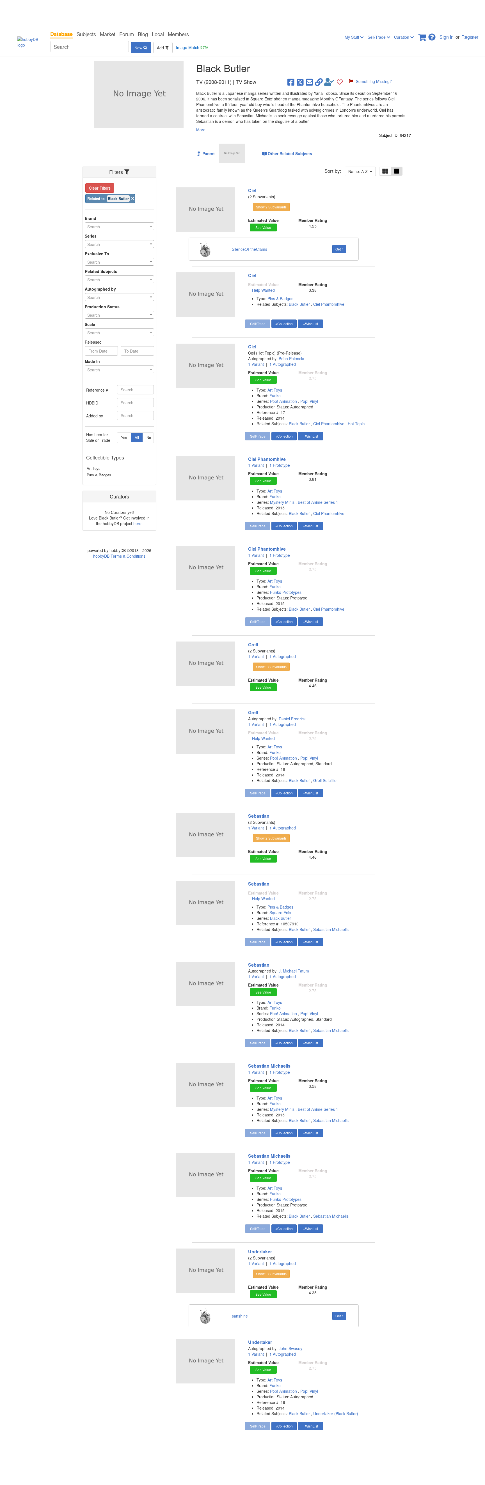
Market (107, 34)
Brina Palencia (291, 358)
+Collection (284, 323)
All (137, 437)
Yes (124, 437)
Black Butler (299, 304)
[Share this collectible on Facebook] (290, 82)
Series (91, 236)
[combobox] (119, 226)
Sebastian (258, 816)
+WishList (310, 323)
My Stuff (352, 37)
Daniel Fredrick (292, 718)
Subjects (86, 34)
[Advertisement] (242, 14)
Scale (90, 324)
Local (158, 34)
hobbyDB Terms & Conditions (119, 556)
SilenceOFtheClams (249, 249)
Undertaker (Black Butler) (335, 1413)
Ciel (252, 190)
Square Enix (280, 912)
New (138, 47)
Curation (402, 37)
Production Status (102, 306)
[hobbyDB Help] (432, 35)
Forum (126, 34)
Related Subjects (101, 271)
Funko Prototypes (285, 592)
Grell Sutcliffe (325, 780)
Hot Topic (356, 423)
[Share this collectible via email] (309, 82)
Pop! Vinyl (309, 401)
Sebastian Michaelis (331, 929)
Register (469, 37)
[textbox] (119, 227)
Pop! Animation (284, 401)
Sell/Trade (377, 37)
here (137, 523)
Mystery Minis (283, 502)
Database (61, 34)
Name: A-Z (359, 171)
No (149, 437)
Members (178, 34)
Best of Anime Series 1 (318, 502)
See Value (263, 227)
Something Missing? (374, 81)
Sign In (447, 37)
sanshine (240, 1316)
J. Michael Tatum (294, 971)
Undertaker (260, 1251)
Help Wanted (263, 290)
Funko (275, 395)
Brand (90, 218)
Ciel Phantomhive (328, 304)
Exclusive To (97, 253)
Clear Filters (100, 188)
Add (161, 47)
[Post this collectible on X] (300, 82)
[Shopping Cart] (422, 35)
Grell (253, 644)
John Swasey (290, 1348)
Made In (92, 361)
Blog (143, 34)
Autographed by (100, 289)
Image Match (192, 47)
